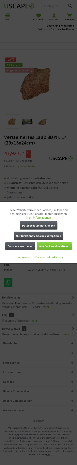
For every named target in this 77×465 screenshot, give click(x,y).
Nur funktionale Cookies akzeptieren (38, 236)
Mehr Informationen (38, 217)
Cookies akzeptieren (20, 246)
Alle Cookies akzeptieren (54, 246)
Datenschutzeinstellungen (38, 225)
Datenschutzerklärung (49, 257)
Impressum (24, 257)
